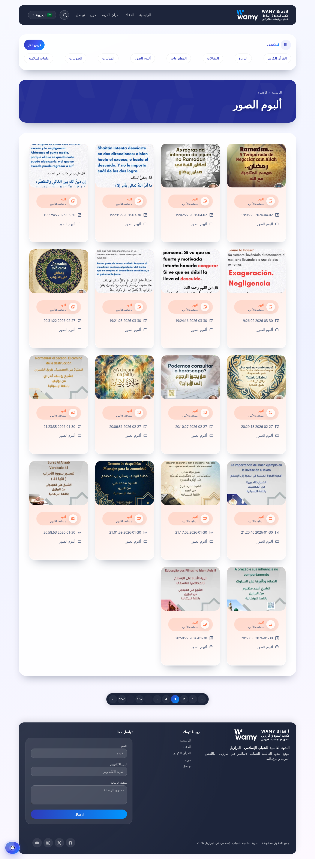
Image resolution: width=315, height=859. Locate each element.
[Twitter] (59, 842)
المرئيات (108, 58)
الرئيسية (145, 14)
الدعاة (130, 14)
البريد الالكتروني (118, 764)
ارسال (79, 814)
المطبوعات (179, 58)
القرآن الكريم (111, 14)
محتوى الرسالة (119, 783)
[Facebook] (70, 842)
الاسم (124, 746)
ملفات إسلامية (38, 58)
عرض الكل (34, 45)
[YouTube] (37, 842)
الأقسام (262, 92)
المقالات (213, 58)
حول (93, 14)
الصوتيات (75, 58)
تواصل (80, 14)
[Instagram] (48, 842)
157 (139, 699)
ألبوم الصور (143, 58)
